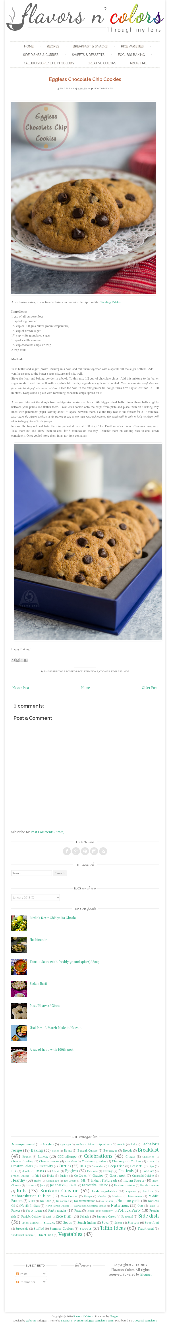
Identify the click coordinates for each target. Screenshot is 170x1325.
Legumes (131, 1191)
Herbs (37, 1180)
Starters (133, 1222)
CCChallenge (67, 1156)
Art (133, 1144)
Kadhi (74, 1185)
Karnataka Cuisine (95, 1185)
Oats (140, 1206)
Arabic (121, 1144)
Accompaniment (23, 1144)
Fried (38, 1176)
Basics (55, 1150)
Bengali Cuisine (87, 1150)
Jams (42, 1185)
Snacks (49, 1222)
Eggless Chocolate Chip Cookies (85, 79)
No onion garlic (129, 1201)
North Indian (30, 1205)
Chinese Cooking (22, 1161)
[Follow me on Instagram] (94, 851)
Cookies (104, 671)
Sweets (85, 1228)
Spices (118, 1223)
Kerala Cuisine (149, 1185)
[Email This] (13, 660)
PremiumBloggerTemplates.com (93, 1320)
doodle (26, 1171)
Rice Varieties (132, 46)
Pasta (77, 1210)
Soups (67, 1222)
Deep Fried (116, 1166)
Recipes (53, 46)
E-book (56, 1171)
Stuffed (39, 1228)
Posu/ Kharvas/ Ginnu (45, 1006)
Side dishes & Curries (40, 54)
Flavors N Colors (83, 1316)
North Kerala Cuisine (58, 1205)
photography (106, 1210)
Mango (88, 1196)
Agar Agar (65, 1144)
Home (28, 46)
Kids (126, 671)
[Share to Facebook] (26, 660)
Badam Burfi (38, 983)
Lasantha (66, 1320)
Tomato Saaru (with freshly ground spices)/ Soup (65, 962)
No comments (103, 88)
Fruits (50, 1176)
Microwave (135, 1196)
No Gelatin (106, 1201)
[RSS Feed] (103, 851)
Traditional (146, 1228)
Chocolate (71, 1161)
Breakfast (148, 1149)
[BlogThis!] (17, 660)
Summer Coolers (61, 1228)
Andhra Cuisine (84, 1144)
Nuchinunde (38, 940)
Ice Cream (70, 1180)
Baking (37, 1150)
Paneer (15, 1210)
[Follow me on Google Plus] (76, 851)
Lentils (148, 1191)
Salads (84, 1216)
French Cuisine (20, 1175)
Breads (127, 1150)
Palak (152, 1205)
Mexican (117, 1196)
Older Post (150, 688)
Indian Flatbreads (104, 1180)
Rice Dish (63, 1216)
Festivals (125, 1170)
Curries (65, 1165)
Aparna (69, 88)
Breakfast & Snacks (90, 46)
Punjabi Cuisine (31, 1216)
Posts (23, 1274)
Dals (83, 1166)
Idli (83, 1180)
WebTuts (31, 1320)
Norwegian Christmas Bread (90, 1205)
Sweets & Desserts (88, 54)
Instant (30, 1185)
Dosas (40, 1171)
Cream (151, 1161)
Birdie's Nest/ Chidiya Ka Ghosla (53, 918)
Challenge (148, 1156)
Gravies (98, 1175)
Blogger (146, 1274)
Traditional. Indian (22, 1235)
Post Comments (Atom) (47, 832)
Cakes (43, 1156)
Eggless (116, 671)
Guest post (118, 1175)
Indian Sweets (134, 1180)
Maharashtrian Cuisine (31, 1195)
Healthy (18, 1180)
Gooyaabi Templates (145, 1320)
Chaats (130, 1156)
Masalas (102, 1196)
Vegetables (70, 1234)
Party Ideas (34, 1210)
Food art (148, 1171)
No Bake (45, 1201)
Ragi (48, 1216)
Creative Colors (101, 63)
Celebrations (88, 671)
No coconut (62, 1201)
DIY (13, 1171)
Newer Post (20, 688)
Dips (151, 1166)
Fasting (107, 1171)
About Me (138, 63)
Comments (27, 1282)
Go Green (80, 1176)
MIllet (32, 1201)
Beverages (110, 1150)
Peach (90, 1210)
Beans (68, 1150)
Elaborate (92, 1171)
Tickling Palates (110, 302)
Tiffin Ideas (113, 1227)
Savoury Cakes (106, 1216)
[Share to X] (21, 660)
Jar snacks (57, 1185)
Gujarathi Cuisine (143, 1176)
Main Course (69, 1196)
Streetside (22, 1229)
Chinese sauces (49, 1161)
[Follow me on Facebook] (67, 851)
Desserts (136, 1166)
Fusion (64, 1176)
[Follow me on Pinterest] (85, 851)
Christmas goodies (94, 1161)
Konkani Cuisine (59, 1190)
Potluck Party (129, 1210)
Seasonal (127, 1216)
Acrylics (48, 1144)
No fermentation (84, 1201)
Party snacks (57, 1210)
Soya (105, 1222)
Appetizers (105, 1144)
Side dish (148, 1215)
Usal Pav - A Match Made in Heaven (55, 1028)
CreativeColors (22, 1166)
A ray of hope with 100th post (51, 1049)
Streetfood (152, 1223)
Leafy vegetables (104, 1191)
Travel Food (45, 1235)
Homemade (52, 1180)
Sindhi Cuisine (30, 1222)
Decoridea (98, 1166)
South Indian (86, 1222)
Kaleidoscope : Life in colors (48, 63)
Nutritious (120, 1205)
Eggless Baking (131, 54)
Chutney (118, 1161)
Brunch (26, 1157)
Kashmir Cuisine (124, 1185)
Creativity (46, 1166)
